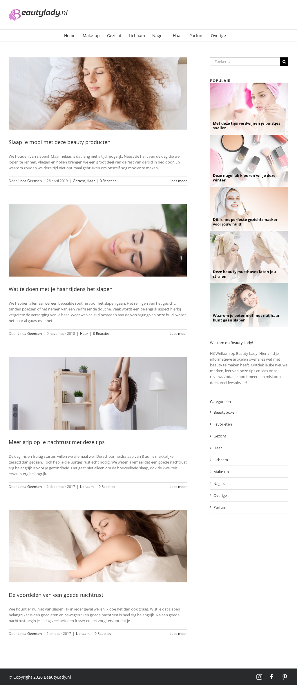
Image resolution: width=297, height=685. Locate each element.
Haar (91, 180)
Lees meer (178, 180)
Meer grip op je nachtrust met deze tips (57, 442)
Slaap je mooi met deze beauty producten (60, 142)
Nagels (219, 483)
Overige (220, 495)
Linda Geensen (30, 180)
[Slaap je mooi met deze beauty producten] (98, 93)
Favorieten (222, 424)
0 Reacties (108, 180)
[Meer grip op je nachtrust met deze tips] (98, 393)
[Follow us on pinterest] (285, 677)
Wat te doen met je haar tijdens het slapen (61, 289)
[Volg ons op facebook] (272, 677)
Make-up (221, 471)
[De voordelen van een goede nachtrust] (98, 546)
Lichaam (87, 486)
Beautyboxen (225, 412)
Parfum (219, 507)
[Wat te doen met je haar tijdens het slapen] (98, 240)
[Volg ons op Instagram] (259, 677)
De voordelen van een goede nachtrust (56, 594)
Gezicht (79, 180)
